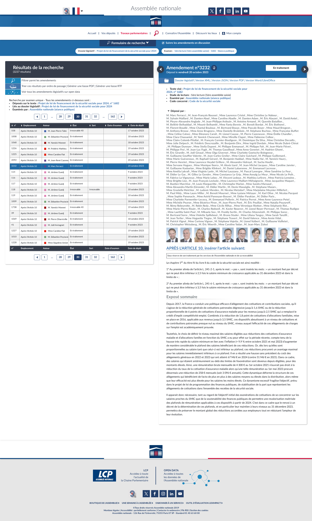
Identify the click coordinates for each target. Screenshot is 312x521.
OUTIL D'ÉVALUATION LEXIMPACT (203, 503)
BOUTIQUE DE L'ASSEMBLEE (104, 503)
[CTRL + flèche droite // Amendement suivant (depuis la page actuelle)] (304, 69)
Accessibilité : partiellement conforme (138, 510)
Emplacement (29, 125)
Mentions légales (111, 510)
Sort (94, 125)
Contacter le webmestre (168, 510)
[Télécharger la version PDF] (214, 68)
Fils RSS (184, 510)
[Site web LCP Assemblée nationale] (123, 475)
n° (15, 125)
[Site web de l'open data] (189, 475)
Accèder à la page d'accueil (156, 20)
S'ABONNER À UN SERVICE (169, 503)
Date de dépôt (137, 125)
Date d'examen (114, 125)
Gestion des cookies (199, 510)
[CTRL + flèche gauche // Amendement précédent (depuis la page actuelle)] (160, 69)
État (75, 125)
